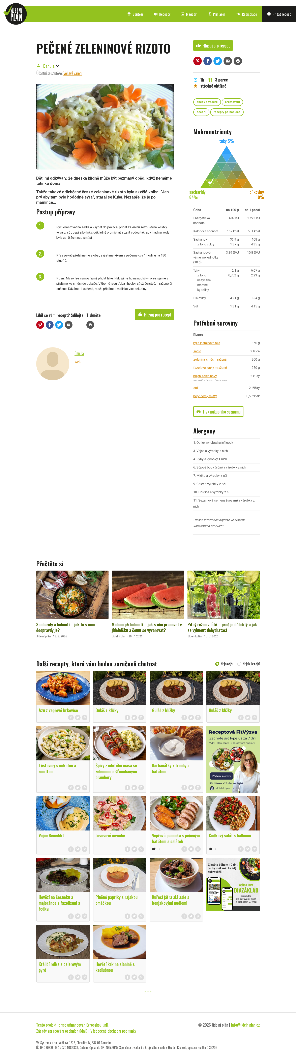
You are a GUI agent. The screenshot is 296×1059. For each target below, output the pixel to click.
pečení (201, 112)
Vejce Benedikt (51, 835)
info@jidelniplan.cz (245, 1025)
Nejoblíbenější (251, 663)
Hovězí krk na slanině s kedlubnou (115, 967)
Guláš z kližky (106, 710)
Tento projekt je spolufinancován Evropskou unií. (72, 1025)
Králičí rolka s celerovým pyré (60, 967)
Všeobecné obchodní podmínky (113, 1031)
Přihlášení (216, 14)
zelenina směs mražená (210, 359)
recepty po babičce (226, 112)
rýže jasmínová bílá (206, 343)
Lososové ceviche (110, 835)
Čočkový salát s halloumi (230, 835)
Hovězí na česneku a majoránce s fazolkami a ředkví (59, 903)
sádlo (197, 351)
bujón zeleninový (205, 376)
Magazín (188, 14)
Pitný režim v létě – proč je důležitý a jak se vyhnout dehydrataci (222, 627)
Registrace (246, 14)
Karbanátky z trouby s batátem (170, 768)
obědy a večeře (207, 102)
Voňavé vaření (72, 73)
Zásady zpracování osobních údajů (61, 1031)
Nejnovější (227, 663)
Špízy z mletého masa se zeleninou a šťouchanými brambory (116, 771)
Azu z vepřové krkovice (58, 710)
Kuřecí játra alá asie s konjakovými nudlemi (170, 900)
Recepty (162, 14)
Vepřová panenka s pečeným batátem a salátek (176, 838)
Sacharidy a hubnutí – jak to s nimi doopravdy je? (65, 627)
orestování (232, 102)
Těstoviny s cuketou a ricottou (57, 768)
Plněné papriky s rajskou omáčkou (116, 900)
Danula (49, 66)
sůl (195, 388)
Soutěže (135, 14)
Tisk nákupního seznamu (218, 411)
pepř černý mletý (205, 396)
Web (78, 362)
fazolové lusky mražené (210, 368)
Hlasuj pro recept (154, 314)
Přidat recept (279, 14)
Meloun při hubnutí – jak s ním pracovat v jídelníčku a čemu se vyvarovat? (147, 627)
